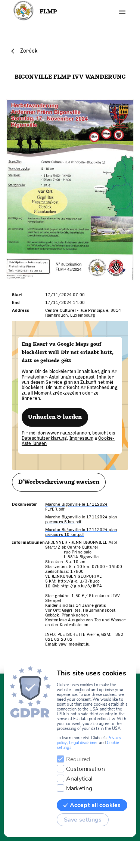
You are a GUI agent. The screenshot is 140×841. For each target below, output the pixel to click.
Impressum (81, 438)
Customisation (85, 769)
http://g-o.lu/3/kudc (79, 581)
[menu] (122, 12)
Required (78, 759)
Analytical (79, 778)
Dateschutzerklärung (44, 438)
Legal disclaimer (83, 743)
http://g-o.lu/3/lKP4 (81, 586)
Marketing (79, 788)
